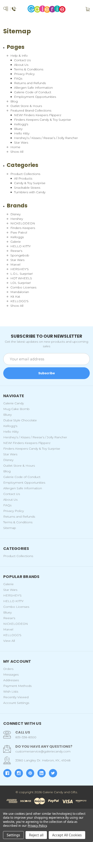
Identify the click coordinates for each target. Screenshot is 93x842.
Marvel (15, 264)
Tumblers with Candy (29, 192)
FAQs (18, 78)
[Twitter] (53, 773)
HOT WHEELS (21, 278)
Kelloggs (17, 237)
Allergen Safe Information (33, 88)
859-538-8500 (25, 737)
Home (15, 147)
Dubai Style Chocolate (20, 420)
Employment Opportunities (35, 97)
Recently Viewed (16, 697)
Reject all (36, 835)
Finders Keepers (22, 228)
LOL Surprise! (20, 283)
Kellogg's (21, 124)
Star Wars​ (21, 142)
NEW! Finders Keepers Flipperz (37, 115)
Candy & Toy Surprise (29, 183)
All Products (23, 178)
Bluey (18, 129)
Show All (16, 152)
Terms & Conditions (28, 69)
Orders (8, 669)
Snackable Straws (27, 188)
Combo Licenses (23, 287)
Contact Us (22, 60)
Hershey (16, 219)
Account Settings (16, 703)
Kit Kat (15, 296)
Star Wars (17, 260)
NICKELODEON (22, 223)
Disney (15, 214)
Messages (11, 674)
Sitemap (9, 528)
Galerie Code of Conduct (32, 92)
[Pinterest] (30, 773)
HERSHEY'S (19, 269)
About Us (21, 65)
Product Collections (25, 174)
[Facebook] (7, 773)
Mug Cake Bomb (16, 409)
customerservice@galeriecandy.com (43, 751)
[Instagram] (19, 773)
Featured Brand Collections (30, 110)
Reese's (16, 251)
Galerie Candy (13, 403)
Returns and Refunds (30, 83)
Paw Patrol (18, 232)
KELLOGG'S (19, 301)
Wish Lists (10, 691)
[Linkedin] (41, 773)
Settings (13, 835)
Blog (14, 101)
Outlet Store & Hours (26, 106)
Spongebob (19, 255)
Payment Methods (17, 686)
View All (9, 641)
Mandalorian (19, 292)
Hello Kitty (21, 133)
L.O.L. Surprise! (21, 274)
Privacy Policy (24, 74)
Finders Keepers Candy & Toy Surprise (42, 120)
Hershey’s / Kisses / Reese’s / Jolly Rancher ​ (46, 138)
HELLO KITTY (20, 246)
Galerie (15, 242)
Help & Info (19, 56)
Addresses (11, 680)
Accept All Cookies (67, 835)
